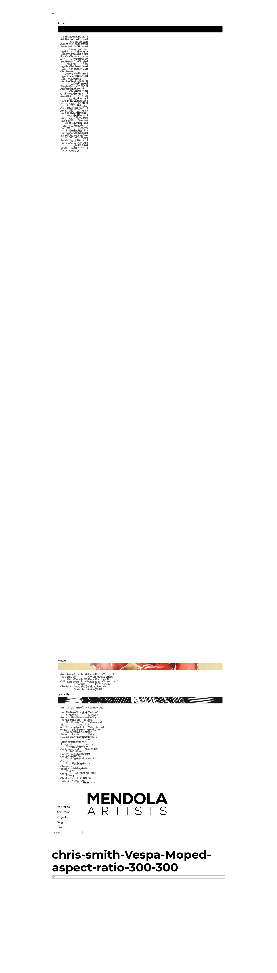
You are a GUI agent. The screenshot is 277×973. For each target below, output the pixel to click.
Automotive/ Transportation (63, 718)
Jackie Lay (85, 104)
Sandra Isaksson (80, 121)
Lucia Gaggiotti (80, 52)
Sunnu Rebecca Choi (71, 101)
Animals (63, 707)
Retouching (85, 748)
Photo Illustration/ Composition (98, 677)
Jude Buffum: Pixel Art (67, 138)
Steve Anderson (62, 87)
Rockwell (85, 758)
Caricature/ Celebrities (63, 755)
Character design (63, 767)
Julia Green (80, 82)
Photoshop (98, 684)
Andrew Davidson (76, 99)
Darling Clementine (76, 84)
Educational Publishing (68, 757)
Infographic (80, 712)
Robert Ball (62, 142)
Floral (74, 722)
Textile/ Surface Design (91, 715)
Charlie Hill (80, 104)
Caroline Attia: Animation (62, 111)
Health (74, 758)
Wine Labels (91, 736)
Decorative (68, 731)
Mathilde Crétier (76, 45)
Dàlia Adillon (62, 38)
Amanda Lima (85, 129)
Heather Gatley (80, 60)
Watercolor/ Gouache (105, 675)
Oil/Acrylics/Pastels (84, 686)
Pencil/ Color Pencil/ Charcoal (91, 678)
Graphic (74, 741)
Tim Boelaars (67, 129)
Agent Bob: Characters (62, 69)
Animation (63, 812)
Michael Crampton (76, 38)
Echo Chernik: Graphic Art (71, 67)
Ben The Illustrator (67, 64)
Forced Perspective (74, 736)
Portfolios (63, 806)
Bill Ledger (85, 112)
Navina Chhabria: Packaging (71, 91)
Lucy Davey (76, 92)
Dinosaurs (68, 741)
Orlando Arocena (62, 95)
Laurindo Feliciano (76, 146)
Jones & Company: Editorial (80, 141)
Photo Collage (91, 688)
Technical (85, 782)
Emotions (68, 763)
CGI (62, 681)
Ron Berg (67, 94)
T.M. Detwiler (76, 124)
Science (85, 768)
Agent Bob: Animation (62, 79)
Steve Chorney (71, 110)
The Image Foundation (80, 113)
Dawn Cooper (71, 149)
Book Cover (63, 736)
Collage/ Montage (68, 713)
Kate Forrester (80, 38)
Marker (84, 674)
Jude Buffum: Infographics (71, 39)
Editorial (68, 751)
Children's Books (63, 780)
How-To (74, 774)
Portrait (85, 731)
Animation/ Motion (63, 675)
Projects (62, 817)
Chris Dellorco (76, 107)
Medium (63, 660)
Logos (80, 758)
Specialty (63, 694)
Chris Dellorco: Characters (76, 115)
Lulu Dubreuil (76, 139)
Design (68, 736)
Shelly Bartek (67, 38)
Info (59, 827)
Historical (74, 763)
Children (63, 773)
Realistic (85, 744)
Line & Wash (77, 677)
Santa (85, 763)
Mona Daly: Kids (76, 76)
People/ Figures (85, 718)
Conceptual (68, 727)
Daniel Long (85, 136)
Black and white (63, 727)
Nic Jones (85, 50)
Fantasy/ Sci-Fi (74, 710)
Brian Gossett (80, 75)
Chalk (63, 686)
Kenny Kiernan (85, 58)
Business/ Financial (63, 743)
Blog (60, 822)
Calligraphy (63, 749)
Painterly (85, 712)
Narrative (80, 782)
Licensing (80, 741)
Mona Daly (76, 67)
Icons (80, 707)
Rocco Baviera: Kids (67, 54)
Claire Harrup (80, 97)
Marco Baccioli (62, 119)
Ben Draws (67, 72)
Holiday (74, 768)
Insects (80, 717)
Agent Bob (62, 45)
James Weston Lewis (85, 120)
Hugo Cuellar (76, 52)
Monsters (80, 772)
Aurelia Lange (85, 97)
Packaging (85, 707)
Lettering (80, 736)
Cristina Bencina (67, 80)
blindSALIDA (67, 100)
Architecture (63, 712)
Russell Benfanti (67, 87)
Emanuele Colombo (71, 125)
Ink (69, 686)
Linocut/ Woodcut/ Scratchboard (77, 687)
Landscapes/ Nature (80, 730)
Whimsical (91, 722)
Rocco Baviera (67, 45)
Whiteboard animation (91, 728)
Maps (80, 763)
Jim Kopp (85, 90)
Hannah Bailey (62, 134)
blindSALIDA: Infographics (67, 114)
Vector (98, 688)
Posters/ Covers (85, 738)
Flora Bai (62, 127)
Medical (80, 768)
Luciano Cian (71, 117)
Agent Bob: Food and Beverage (62, 56)
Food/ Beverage (74, 728)
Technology (91, 707)
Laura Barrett (62, 149)
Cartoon (63, 761)
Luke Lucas (85, 144)
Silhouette (85, 772)
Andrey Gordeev (80, 67)
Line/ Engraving (80, 752)
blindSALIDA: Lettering (67, 107)
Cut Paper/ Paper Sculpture (70, 678)
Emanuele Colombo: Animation (71, 133)
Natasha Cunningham (76, 60)
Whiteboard (105, 681)
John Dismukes (76, 131)
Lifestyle (80, 746)
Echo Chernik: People (71, 56)
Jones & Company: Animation (85, 40)
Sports (85, 777)
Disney (68, 746)
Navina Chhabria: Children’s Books (71, 80)
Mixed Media (84, 680)
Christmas (68, 707)
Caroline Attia (62, 102)
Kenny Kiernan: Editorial (85, 66)
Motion (80, 777)
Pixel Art (85, 726)
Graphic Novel (74, 748)
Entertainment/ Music (68, 769)
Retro (85, 753)
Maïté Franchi (80, 45)
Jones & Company (80, 130)
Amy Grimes (80, 89)
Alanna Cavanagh (71, 48)
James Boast (67, 121)
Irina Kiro (85, 75)
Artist (61, 23)
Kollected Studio (85, 82)
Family (68, 775)
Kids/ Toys (80, 723)
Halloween (74, 754)
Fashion (74, 717)
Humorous (74, 780)
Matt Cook (71, 142)
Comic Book (68, 721)
